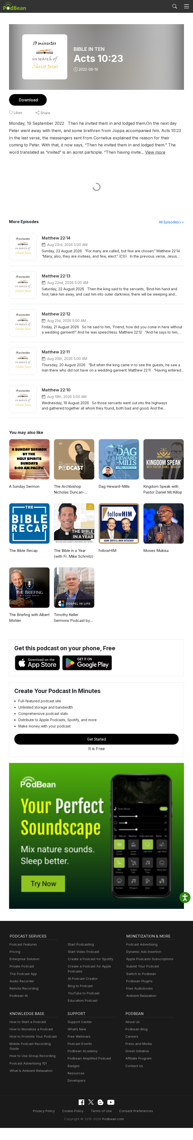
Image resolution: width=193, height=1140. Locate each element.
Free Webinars (79, 1036)
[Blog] (100, 1102)
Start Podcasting (81, 944)
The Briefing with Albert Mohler (29, 617)
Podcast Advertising (142, 944)
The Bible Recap (23, 550)
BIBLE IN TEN (89, 49)
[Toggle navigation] (186, 6)
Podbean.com (113, 1119)
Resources (76, 1073)
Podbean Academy (83, 1051)
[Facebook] (81, 1102)
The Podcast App (23, 974)
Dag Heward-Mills (114, 486)
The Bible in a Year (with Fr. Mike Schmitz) (73, 553)
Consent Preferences (136, 1111)
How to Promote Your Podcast (33, 1036)
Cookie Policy (72, 1111)
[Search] (174, 6)
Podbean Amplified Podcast (89, 1058)
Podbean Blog (136, 1029)
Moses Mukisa (156, 550)
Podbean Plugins (139, 981)
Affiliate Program (138, 1058)
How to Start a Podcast (28, 1022)
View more (155, 152)
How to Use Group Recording (33, 1056)
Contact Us (134, 1066)
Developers (76, 1080)
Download (28, 99)
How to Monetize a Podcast (31, 1029)
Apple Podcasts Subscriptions (149, 959)
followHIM (107, 550)
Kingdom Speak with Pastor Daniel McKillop (162, 489)
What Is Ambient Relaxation (31, 1071)
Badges (74, 1066)
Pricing (15, 952)
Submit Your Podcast (142, 966)
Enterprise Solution (24, 959)
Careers (131, 1036)
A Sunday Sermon (24, 486)
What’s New (77, 1029)
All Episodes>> (171, 222)
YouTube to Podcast (84, 993)
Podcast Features (23, 944)
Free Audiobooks (139, 988)
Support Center (80, 1022)
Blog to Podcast (80, 986)
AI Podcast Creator (83, 978)
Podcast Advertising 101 (28, 1063)
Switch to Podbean (141, 974)
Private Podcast (22, 966)
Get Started (96, 739)
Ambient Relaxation (141, 996)
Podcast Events (80, 1044)
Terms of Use (101, 1111)
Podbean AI (19, 996)
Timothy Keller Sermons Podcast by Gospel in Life (72, 617)
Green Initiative (137, 1051)
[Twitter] (91, 1102)
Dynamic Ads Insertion (143, 952)
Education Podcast (83, 1000)
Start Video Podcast (83, 952)
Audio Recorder (22, 981)
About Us (132, 1022)
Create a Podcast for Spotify (90, 959)
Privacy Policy (44, 1111)
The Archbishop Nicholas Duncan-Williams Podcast (69, 489)
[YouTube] (110, 1102)
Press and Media (138, 1044)
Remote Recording (24, 988)
